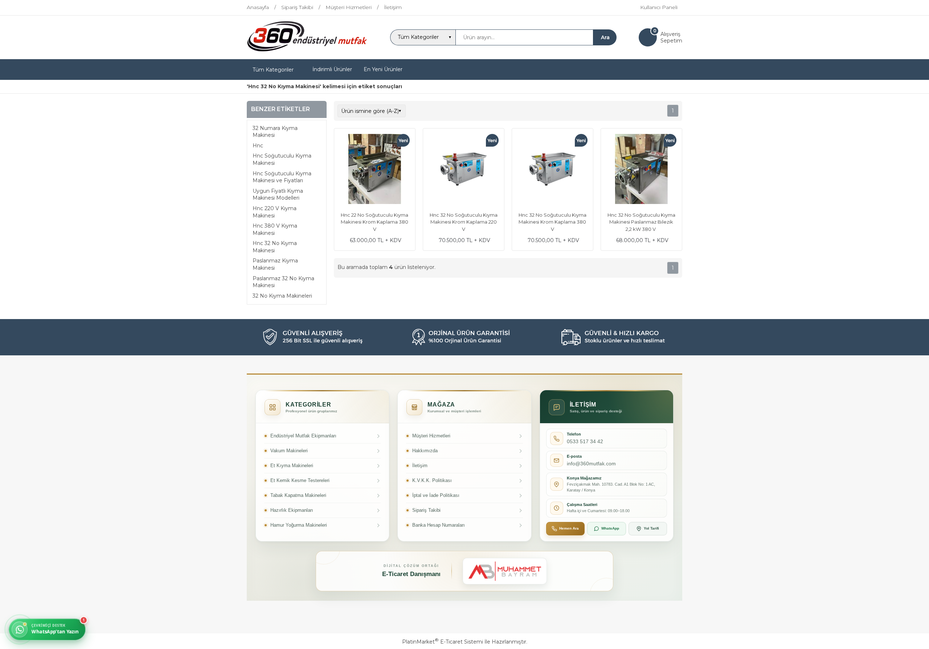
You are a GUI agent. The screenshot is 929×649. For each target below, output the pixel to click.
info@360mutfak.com (591, 463)
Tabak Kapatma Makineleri (298, 495)
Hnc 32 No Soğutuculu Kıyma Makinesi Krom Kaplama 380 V (552, 222)
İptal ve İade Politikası (435, 495)
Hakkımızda (425, 450)
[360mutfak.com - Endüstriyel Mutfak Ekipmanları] (307, 52)
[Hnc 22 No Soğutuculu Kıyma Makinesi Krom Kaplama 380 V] (375, 170)
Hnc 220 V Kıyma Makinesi (274, 212)
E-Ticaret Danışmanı (411, 574)
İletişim (419, 465)
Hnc (258, 145)
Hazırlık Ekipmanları (291, 510)
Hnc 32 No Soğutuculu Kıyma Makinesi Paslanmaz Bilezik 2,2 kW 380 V (641, 222)
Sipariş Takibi (426, 510)
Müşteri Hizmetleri (431, 435)
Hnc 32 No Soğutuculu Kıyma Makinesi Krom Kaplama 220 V (464, 222)
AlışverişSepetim (671, 37)
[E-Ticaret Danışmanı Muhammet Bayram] (505, 571)
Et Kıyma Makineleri (291, 465)
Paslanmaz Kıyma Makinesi (275, 264)
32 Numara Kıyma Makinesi (275, 132)
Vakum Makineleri (289, 450)
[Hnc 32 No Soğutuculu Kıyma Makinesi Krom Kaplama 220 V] (464, 170)
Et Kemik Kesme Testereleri (300, 480)
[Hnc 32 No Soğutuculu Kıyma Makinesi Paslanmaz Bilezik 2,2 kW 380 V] (641, 170)
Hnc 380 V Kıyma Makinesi (275, 229)
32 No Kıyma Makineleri (282, 296)
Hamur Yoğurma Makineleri (298, 525)
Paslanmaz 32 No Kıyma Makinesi (283, 282)
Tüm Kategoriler (273, 69)
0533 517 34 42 (585, 441)
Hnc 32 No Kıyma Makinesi (275, 247)
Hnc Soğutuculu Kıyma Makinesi (282, 159)
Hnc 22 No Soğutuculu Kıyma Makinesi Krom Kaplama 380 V (374, 222)
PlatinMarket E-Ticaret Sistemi (442, 641)
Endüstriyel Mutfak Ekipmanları (303, 435)
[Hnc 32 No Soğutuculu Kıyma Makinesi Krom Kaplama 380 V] (552, 170)
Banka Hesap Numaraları (438, 525)
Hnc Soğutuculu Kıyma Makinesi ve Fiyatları (282, 177)
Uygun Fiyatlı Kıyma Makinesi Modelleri (278, 194)
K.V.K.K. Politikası (432, 480)
